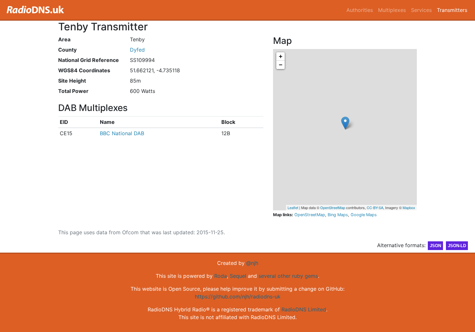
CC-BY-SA (375, 207)
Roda (220, 276)
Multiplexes (392, 10)
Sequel (238, 276)
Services (421, 10)
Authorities (359, 10)
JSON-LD (457, 245)
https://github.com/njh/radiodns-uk (237, 296)
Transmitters (452, 10)
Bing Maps (338, 214)
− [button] (280, 64)
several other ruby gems (288, 276)
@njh (252, 263)
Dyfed (137, 49)
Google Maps (364, 214)
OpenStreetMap (332, 207)
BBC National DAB (122, 133)
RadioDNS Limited (303, 309)
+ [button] (280, 56)
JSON (435, 245)
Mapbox (409, 207)
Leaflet (293, 207)
